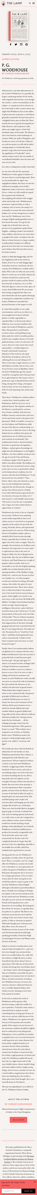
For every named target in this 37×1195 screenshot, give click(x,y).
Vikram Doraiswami (17, 74)
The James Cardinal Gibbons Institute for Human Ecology (19, 1159)
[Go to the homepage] (11, 3)
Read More (18, 1119)
